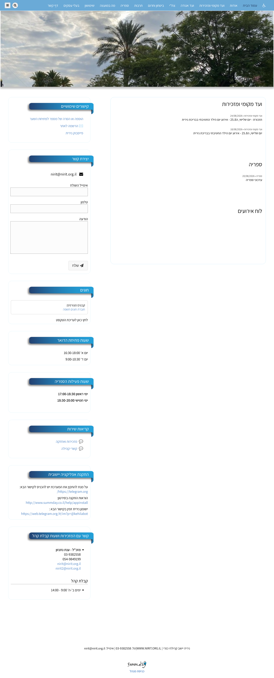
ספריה (125, 5)
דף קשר (53, 5)
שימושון (89, 5)
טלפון (84, 202)
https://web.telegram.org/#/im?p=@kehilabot (54, 513)
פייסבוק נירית (74, 133)
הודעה (83, 219)
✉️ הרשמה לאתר (71, 125)
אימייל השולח (79, 185)
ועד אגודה (187, 5)
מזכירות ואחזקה (69, 441)
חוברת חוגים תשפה (74, 309)
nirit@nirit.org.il (69, 563)
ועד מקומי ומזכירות (211, 5)
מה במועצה (107, 5)
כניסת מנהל (137, 671)
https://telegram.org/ (72, 491)
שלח (76, 266)
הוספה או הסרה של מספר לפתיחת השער (56, 118)
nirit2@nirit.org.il (68, 568)
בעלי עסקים (71, 5)
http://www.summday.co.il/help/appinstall (57, 502)
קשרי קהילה (72, 448)
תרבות (138, 5)
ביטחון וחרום (156, 5)
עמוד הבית (250, 5)
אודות (233, 5)
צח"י (172, 5)
